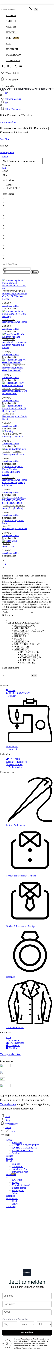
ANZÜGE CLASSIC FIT (24, 1148)
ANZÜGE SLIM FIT (22, 1150)
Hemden (19, 633)
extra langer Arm (20, 1172)
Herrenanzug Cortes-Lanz (14, 528)
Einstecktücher (19, 1188)
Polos (18, 638)
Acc (8, 1177)
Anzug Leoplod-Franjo (13, 508)
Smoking (7, 434)
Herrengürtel (18, 1190)
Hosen (18, 636)
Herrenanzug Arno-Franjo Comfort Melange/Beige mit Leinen (14, 482)
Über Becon (12, 1198)
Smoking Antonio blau (13, 454)
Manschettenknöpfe (21, 1185)
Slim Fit (16, 1164)
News (15, 1204)
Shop (7, 139)
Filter (34, 675)
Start (2, 139)
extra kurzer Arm (20, 1169)
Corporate (10, 1206)
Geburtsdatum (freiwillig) (15, 1319)
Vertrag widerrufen (10, 1054)
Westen (19, 646)
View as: (6, 165)
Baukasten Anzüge (27, 630)
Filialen (15, 1201)
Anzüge (21, 291)
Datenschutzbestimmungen (31, 1348)
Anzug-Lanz (8, 546)
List (4, 168)
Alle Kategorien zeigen (24, 622)
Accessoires (22, 625)
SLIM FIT (17, 434)
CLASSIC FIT (27, 654)
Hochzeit (10, 1196)
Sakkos (19, 641)
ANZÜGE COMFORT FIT (25, 1145)
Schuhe (15, 1193)
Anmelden (27, 1332)
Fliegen (15, 1182)
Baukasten (27, 652)
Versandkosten (8, 1104)
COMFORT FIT (9, 291)
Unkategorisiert (25, 644)
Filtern (5, 156)
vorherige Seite (7, 152)
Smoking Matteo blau (12, 436)
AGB (16, 1348)
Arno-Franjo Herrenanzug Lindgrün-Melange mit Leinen (14, 345)
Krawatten (17, 1180)
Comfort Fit (17, 1166)
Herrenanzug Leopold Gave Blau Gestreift (12, 369)
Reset (34, 272)
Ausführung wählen (10, 306)
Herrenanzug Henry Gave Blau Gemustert (14, 392)
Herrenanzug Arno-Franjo (14, 322)
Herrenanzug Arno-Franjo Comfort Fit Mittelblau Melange (14, 296)
